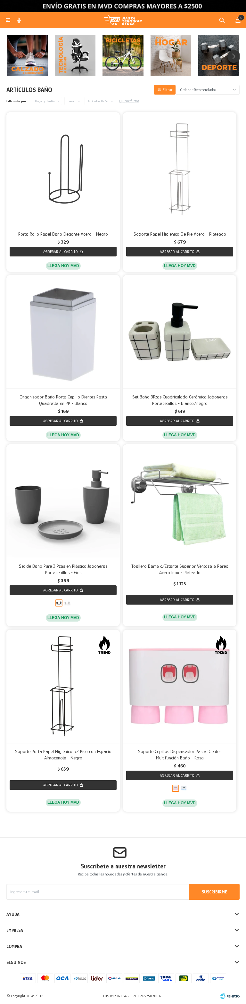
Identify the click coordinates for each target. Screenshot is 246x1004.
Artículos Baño (98, 101)
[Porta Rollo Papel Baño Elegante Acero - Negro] (63, 169)
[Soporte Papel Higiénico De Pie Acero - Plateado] (179, 169)
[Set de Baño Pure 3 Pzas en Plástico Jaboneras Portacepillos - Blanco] (67, 603)
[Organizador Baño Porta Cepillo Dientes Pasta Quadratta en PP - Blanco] (63, 332)
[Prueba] (171, 57)
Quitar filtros (129, 101)
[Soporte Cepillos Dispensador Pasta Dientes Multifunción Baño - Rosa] (179, 686)
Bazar (71, 101)
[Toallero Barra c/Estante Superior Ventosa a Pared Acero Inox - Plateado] (179, 501)
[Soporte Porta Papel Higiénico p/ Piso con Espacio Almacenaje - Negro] (63, 686)
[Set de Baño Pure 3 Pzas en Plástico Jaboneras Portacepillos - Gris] (63, 501)
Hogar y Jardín (45, 101)
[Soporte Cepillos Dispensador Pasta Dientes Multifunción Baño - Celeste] (184, 788)
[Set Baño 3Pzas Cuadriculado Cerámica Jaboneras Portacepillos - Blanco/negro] (179, 332)
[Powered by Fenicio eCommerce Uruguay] (230, 996)
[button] (222, 20)
